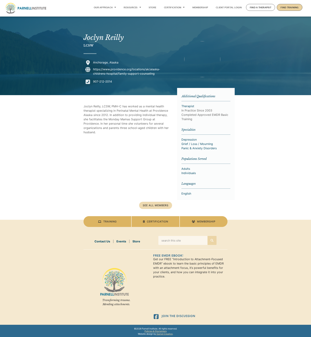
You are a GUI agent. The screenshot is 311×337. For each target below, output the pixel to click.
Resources (131, 7)
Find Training (289, 7)
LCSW (89, 45)
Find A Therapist (260, 7)
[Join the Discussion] (156, 316)
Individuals (188, 173)
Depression (189, 139)
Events (121, 241)
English (186, 193)
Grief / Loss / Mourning (197, 144)
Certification (172, 7)
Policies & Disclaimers (156, 331)
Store (152, 7)
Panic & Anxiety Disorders (199, 148)
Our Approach (103, 7)
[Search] (212, 240)
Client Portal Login (229, 7)
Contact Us (102, 241)
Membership (200, 7)
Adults (185, 168)
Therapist (187, 106)
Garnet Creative (164, 334)
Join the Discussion (178, 316)
